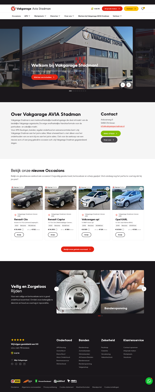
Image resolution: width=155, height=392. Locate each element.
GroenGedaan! (44, 381)
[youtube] (16, 364)
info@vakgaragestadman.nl (112, 126)
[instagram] (20, 364)
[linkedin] (24, 364)
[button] (149, 381)
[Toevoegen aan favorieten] (40, 189)
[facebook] (12, 364)
